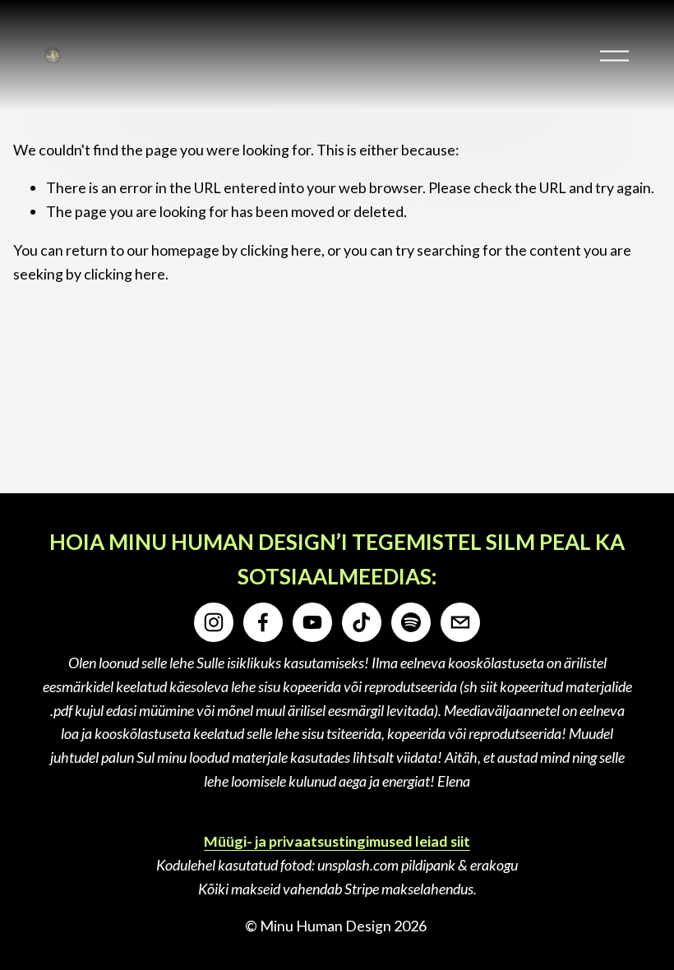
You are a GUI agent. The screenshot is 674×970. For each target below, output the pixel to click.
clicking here (280, 250)
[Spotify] (411, 622)
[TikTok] (361, 622)
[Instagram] (213, 622)
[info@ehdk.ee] (460, 622)
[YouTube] (312, 622)
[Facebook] (263, 622)
